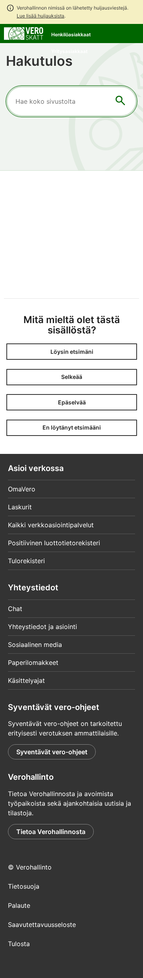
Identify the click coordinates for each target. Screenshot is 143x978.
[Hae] (120, 101)
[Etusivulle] (23, 33)
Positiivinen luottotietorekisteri (54, 543)
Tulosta (19, 944)
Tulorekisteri (26, 561)
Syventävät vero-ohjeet (51, 752)
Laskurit (20, 507)
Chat (15, 609)
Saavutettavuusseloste (42, 925)
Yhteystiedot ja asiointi (42, 627)
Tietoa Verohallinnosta (50, 832)
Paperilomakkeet (33, 662)
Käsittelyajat (26, 680)
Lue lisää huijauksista (40, 16)
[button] (71, 351)
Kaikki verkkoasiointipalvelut (51, 525)
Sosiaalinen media (35, 645)
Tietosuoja (23, 886)
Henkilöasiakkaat (71, 34)
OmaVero (21, 489)
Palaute (19, 905)
